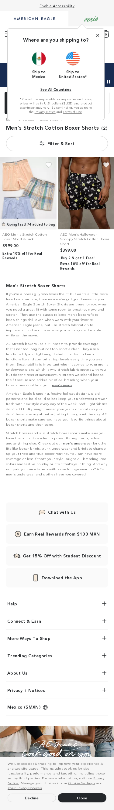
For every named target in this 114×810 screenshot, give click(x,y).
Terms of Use (72, 112)
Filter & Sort (61, 143)
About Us (17, 673)
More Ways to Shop (28, 638)
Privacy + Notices (26, 690)
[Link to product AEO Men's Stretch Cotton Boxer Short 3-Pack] (28, 193)
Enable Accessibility (57, 5)
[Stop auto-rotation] (108, 81)
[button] (44, 788)
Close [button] (82, 797)
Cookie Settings (81, 782)
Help (12, 604)
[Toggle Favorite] (49, 165)
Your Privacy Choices (25, 787)
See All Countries (55, 89)
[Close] (97, 35)
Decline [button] (32, 797)
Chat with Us (62, 512)
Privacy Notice (45, 112)
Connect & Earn (24, 621)
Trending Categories (29, 655)
